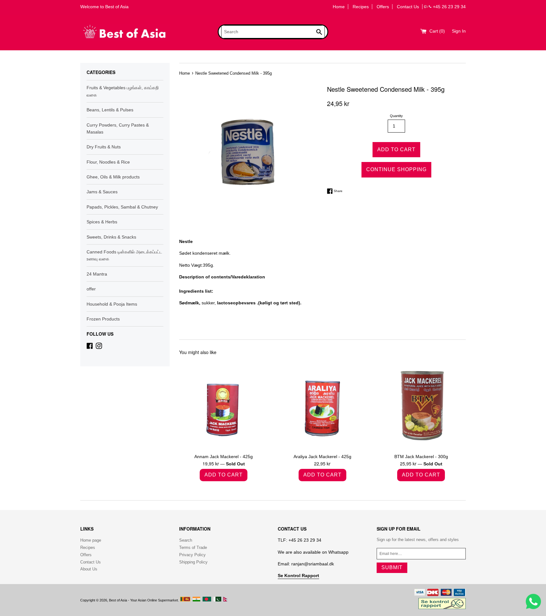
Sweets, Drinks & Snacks (111, 237)
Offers (383, 6)
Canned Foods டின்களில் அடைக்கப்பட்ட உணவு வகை (124, 255)
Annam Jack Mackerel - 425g (223, 456)
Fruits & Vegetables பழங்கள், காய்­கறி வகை (123, 91)
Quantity (396, 116)
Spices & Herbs (102, 221)
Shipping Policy (193, 562)
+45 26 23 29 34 (449, 6)
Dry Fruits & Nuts (104, 146)
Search (185, 540)
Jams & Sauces (102, 191)
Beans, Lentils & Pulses (110, 109)
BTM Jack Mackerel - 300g (421, 456)
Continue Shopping (396, 169)
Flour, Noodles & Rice (108, 162)
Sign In (459, 31)
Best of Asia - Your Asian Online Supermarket (143, 600)
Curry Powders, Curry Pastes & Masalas (118, 128)
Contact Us (408, 6)
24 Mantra (97, 274)
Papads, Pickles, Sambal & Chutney (122, 206)
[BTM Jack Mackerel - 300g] (420, 405)
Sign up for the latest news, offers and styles (418, 539)
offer (91, 288)
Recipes (361, 6)
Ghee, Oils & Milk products (113, 176)
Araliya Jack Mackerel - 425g (322, 456)
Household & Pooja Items (112, 304)
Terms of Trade (193, 547)
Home (339, 6)
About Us (88, 569)
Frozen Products (103, 318)
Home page (90, 540)
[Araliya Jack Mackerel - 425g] (322, 405)
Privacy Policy (192, 554)
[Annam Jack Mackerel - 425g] (223, 405)
